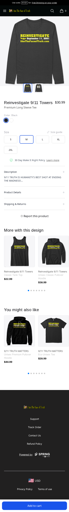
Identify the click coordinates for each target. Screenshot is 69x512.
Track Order (34, 427)
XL (58, 139)
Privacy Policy (24, 489)
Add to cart (34, 506)
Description (10, 171)
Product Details (12, 192)
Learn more (52, 160)
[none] (54, 132)
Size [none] (6, 132)
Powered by (25, 454)
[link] (19, 251)
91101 (24, 2)
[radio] (10, 139)
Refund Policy (34, 443)
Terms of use (45, 489)
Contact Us (34, 435)
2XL (11, 149)
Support (34, 418)
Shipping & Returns (15, 204)
